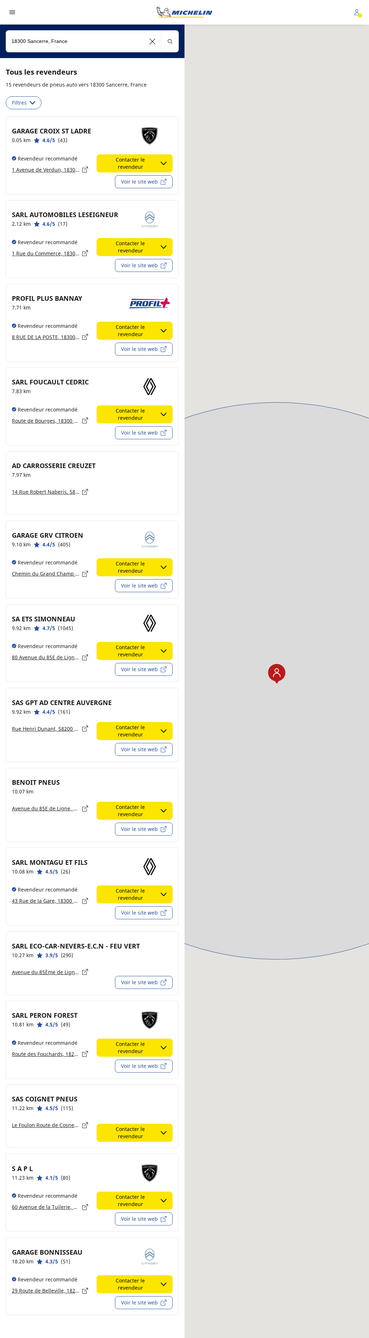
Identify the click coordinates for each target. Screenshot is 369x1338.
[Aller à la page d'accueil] (184, 12)
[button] (152, 41)
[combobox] (92, 41)
